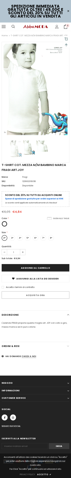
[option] (35, 90)
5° (28, 237)
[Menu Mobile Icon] (4, 27)
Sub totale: (7, 258)
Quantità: (7, 246)
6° (35, 237)
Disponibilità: (8, 185)
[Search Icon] (13, 26)
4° (20, 237)
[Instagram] (13, 417)
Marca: (5, 177)
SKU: (4, 181)
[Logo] (35, 26)
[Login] (57, 26)
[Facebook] (5, 417)
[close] (68, 11)
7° (43, 237)
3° (12, 237)
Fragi (24, 177)
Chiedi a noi (29, 356)
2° (4, 237)
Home (5, 35)
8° (51, 237)
